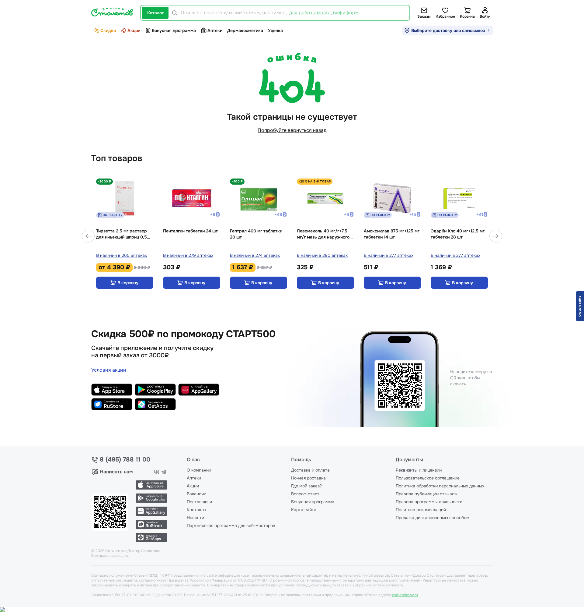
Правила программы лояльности (429, 501)
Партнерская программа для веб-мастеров (231, 525)
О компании (199, 470)
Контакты (196, 509)
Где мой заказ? (306, 486)
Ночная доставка (308, 478)
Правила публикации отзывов (426, 494)
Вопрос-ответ (305, 494)
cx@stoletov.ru (405, 595)
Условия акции (108, 370)
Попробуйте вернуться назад (292, 130)
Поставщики (199, 501)
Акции (133, 30)
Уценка (275, 30)
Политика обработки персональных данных (440, 486)
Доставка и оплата (310, 470)
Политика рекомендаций (421, 509)
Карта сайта (303, 509)
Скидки (108, 30)
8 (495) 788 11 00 (125, 459)
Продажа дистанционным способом (432, 517)
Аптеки (214, 30)
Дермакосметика (245, 30)
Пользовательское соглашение (428, 478)
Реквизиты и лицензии (419, 470)
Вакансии (196, 494)
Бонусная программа (174, 30)
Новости (195, 517)
